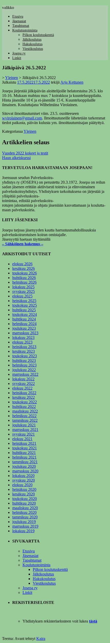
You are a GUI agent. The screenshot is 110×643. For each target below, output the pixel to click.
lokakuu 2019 (23, 531)
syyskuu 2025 (23, 291)
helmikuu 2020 (24, 512)
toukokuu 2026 (24, 273)
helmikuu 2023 (24, 365)
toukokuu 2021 (24, 448)
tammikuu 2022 (25, 420)
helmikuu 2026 (24, 282)
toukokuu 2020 (24, 498)
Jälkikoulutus (32, 39)
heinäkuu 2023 (24, 347)
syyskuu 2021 (23, 434)
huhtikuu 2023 (24, 360)
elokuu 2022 (22, 388)
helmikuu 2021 (24, 457)
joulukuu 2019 (24, 521)
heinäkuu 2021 (24, 443)
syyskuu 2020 (23, 480)
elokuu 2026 (22, 264)
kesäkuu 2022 (23, 397)
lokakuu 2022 (23, 379)
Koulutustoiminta (24, 30)
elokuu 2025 (22, 296)
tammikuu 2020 (25, 517)
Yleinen (30, 131)
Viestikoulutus (33, 49)
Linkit (16, 58)
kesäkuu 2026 (23, 268)
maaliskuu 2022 (25, 411)
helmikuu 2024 (24, 324)
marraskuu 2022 (25, 374)
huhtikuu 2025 (24, 310)
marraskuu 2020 (25, 471)
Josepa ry (19, 53)
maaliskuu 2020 (25, 508)
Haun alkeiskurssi (16, 158)
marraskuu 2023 (25, 333)
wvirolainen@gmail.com (22, 118)
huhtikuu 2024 (24, 319)
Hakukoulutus (32, 44)
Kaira (40, 638)
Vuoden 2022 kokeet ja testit (25, 153)
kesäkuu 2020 (23, 494)
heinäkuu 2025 (24, 300)
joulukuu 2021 (24, 425)
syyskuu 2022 (23, 383)
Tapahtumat (20, 26)
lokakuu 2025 (23, 287)
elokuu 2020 (22, 485)
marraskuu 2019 (25, 526)
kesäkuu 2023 (23, 351)
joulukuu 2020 (24, 466)
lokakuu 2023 (23, 337)
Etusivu (17, 16)
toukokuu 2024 (24, 314)
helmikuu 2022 (24, 416)
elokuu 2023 (22, 342)
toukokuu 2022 (24, 402)
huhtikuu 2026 (24, 277)
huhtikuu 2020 (24, 503)
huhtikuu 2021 (24, 452)
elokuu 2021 (22, 439)
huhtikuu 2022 (24, 406)
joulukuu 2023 (24, 328)
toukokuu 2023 (24, 356)
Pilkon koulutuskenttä (38, 35)
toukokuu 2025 (24, 305)
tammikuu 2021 (25, 462)
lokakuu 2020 (23, 475)
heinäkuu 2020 (24, 489)
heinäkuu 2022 (24, 393)
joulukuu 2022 (24, 370)
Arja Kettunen (71, 82)
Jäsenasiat (19, 21)
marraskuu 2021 (25, 429)
